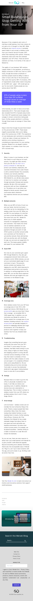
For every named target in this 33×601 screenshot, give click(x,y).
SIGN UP (16, 585)
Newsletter (16, 562)
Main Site (16, 551)
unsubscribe (23, 578)
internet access (16, 48)
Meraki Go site (11, 481)
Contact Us (16, 554)
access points (8, 311)
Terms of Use (16, 558)
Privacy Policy (16, 556)
